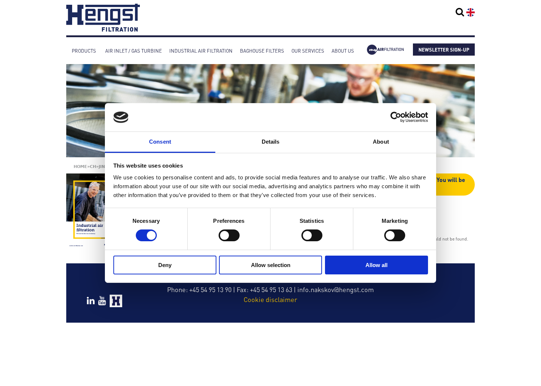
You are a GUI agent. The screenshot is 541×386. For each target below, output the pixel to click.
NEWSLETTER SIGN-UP (443, 49)
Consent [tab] (160, 141)
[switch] (229, 235)
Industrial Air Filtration (201, 51)
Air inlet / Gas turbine (133, 51)
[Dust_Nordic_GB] (93, 211)
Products (84, 51)
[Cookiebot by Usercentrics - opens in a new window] (396, 117)
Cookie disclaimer (270, 299)
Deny (165, 265)
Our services (307, 51)
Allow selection (270, 265)
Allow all (376, 265)
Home (80, 166)
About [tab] (381, 141)
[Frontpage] (103, 28)
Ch (93, 166)
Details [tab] (271, 141)
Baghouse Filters (262, 51)
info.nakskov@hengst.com (335, 289)
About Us (343, 51)
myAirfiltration (385, 50)
